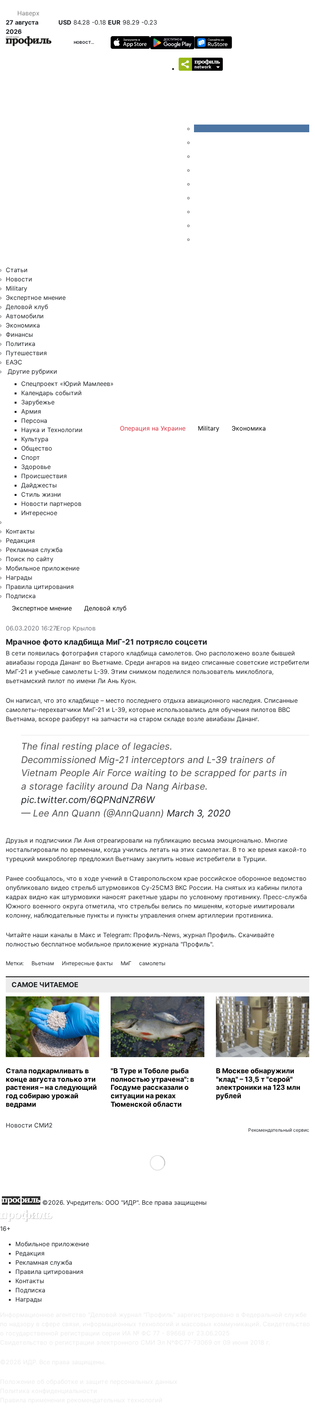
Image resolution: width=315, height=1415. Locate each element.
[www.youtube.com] (200, 156)
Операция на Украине (153, 428)
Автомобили (25, 316)
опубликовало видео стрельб (51, 887)
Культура (34, 439)
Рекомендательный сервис (278, 1130)
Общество (36, 448)
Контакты (20, 531)
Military (16, 288)
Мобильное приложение (43, 568)
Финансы (19, 334)
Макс (87, 935)
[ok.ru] (200, 142)
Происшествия (44, 476)
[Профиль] (28, 42)
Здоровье (36, 467)
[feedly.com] (200, 211)
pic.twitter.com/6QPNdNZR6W (88, 799)
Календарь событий (51, 393)
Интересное (39, 513)
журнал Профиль (209, 935)
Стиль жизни (41, 494)
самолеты (152, 963)
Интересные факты (88, 963)
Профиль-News (156, 935)
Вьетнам (44, 963)
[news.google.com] (200, 197)
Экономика (23, 325)
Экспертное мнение (36, 297)
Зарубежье (38, 402)
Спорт (30, 457)
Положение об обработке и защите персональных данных (88, 1381)
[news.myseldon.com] (200, 184)
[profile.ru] (200, 225)
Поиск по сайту (29, 559)
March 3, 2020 (198, 813)
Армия (31, 411)
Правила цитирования (40, 586)
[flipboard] (200, 239)
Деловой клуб (27, 307)
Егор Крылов (76, 628)
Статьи (17, 270)
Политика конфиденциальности (48, 1391)
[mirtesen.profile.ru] (200, 170)
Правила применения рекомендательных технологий (81, 1400)
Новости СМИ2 (29, 1125)
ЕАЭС (14, 362)
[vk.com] (251, 128)
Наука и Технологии (52, 430)
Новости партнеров (51, 503)
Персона (34, 420)
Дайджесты (39, 485)
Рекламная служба (34, 550)
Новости (84, 42)
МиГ (127, 963)
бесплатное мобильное (76, 944)
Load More (157, 1163)
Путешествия (26, 353)
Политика (20, 344)
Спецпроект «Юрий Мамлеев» (67, 383)
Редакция (20, 540)
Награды (19, 577)
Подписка (21, 596)
